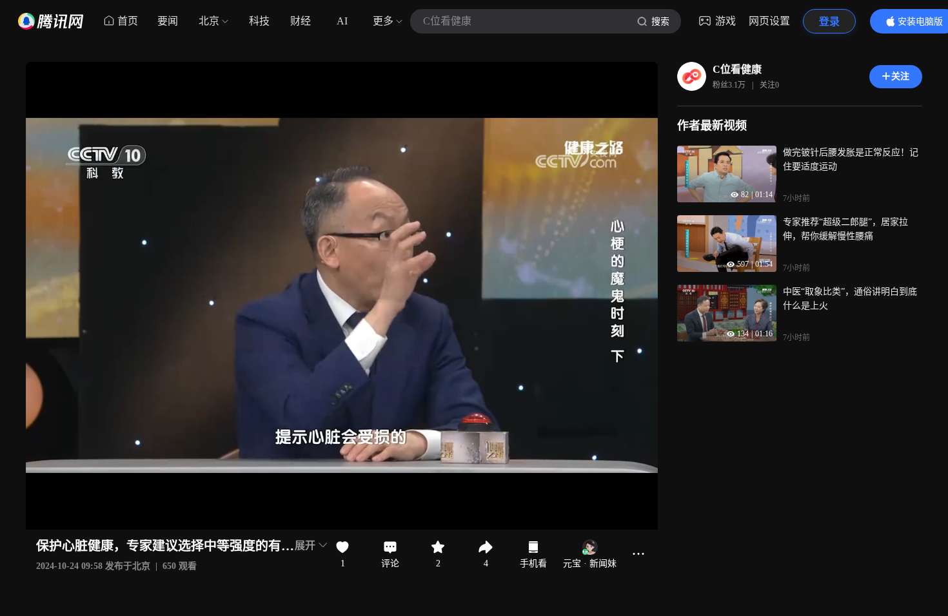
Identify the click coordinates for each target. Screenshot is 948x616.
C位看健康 (737, 69)
